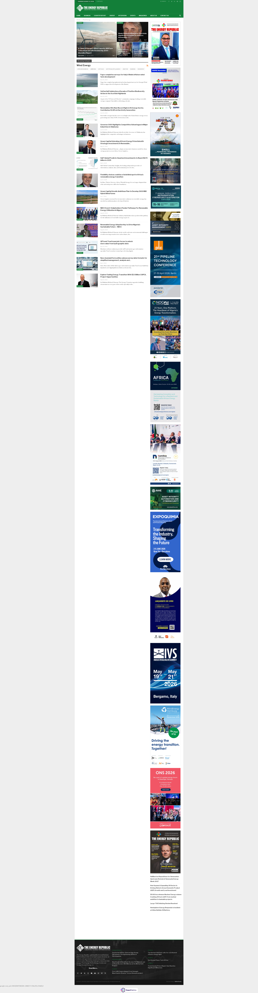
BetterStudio (178, 981)
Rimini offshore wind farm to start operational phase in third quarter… (124, 53)
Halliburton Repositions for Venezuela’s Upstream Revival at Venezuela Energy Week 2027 (164, 879)
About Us (153, 15)
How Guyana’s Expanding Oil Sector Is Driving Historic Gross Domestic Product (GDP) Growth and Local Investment (165, 888)
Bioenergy (141, 69)
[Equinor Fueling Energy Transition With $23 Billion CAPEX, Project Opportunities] (87, 280)
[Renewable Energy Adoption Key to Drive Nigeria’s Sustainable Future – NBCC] (87, 230)
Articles (101, 69)
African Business (82, 69)
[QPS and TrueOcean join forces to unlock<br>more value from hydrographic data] (87, 247)
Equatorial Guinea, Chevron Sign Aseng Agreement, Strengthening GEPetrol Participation (125, 954)
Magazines (143, 15)
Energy (112, 15)
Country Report (100, 15)
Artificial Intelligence (113, 69)
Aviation (125, 69)
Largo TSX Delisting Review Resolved (163, 903)
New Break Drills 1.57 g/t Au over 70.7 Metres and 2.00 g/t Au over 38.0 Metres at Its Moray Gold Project (128, 963)
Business (87, 15)
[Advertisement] (165, 926)
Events (132, 15)
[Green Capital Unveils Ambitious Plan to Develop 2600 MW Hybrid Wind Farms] (87, 197)
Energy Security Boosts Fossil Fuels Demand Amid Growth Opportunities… (140, 53)
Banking (132, 69)
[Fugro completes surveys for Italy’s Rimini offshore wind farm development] (87, 80)
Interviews (122, 15)
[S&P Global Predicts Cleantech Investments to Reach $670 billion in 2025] (87, 163)
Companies (99, 1)
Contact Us (164, 15)
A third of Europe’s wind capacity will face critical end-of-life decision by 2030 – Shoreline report (95, 50)
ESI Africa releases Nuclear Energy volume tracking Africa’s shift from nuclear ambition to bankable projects (165, 897)
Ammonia (93, 69)
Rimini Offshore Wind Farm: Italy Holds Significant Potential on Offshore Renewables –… (132, 35)
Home (78, 15)
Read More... (93, 968)
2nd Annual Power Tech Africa (158, 960)
